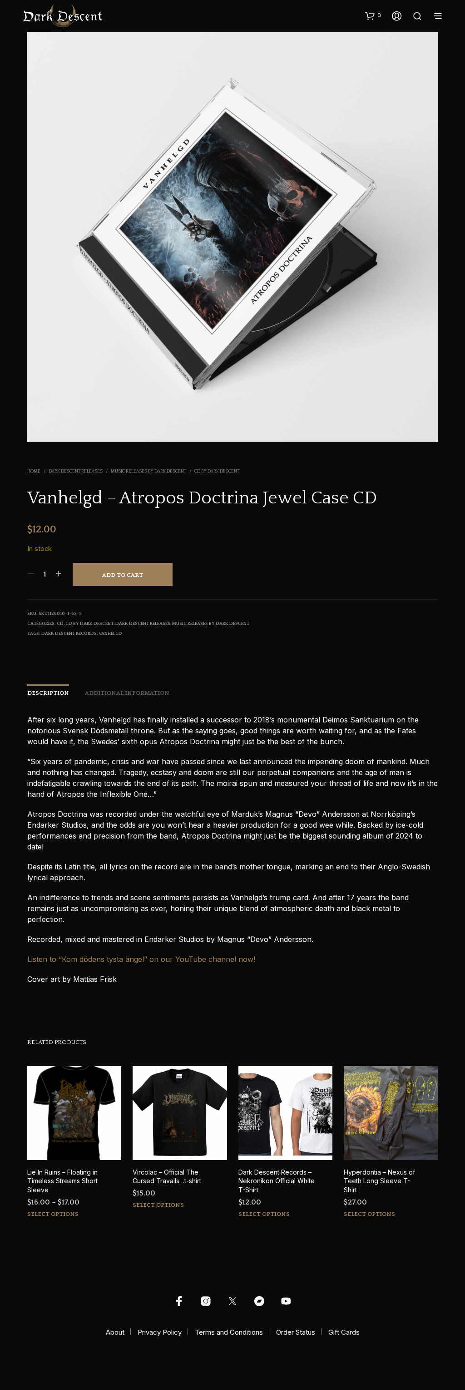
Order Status (295, 1332)
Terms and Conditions (229, 1332)
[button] (373, 15)
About (115, 1332)
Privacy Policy (160, 1332)
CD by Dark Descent (216, 471)
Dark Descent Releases (76, 471)
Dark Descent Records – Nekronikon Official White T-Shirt (276, 1181)
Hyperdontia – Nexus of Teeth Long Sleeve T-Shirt (379, 1181)
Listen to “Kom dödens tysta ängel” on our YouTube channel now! (141, 959)
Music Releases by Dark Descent (148, 471)
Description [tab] (48, 693)
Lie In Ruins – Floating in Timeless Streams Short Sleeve (62, 1181)
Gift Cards (344, 1332)
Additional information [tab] (127, 693)
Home (33, 471)
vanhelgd (110, 633)
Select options (53, 1214)
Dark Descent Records (69, 633)
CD (60, 623)
